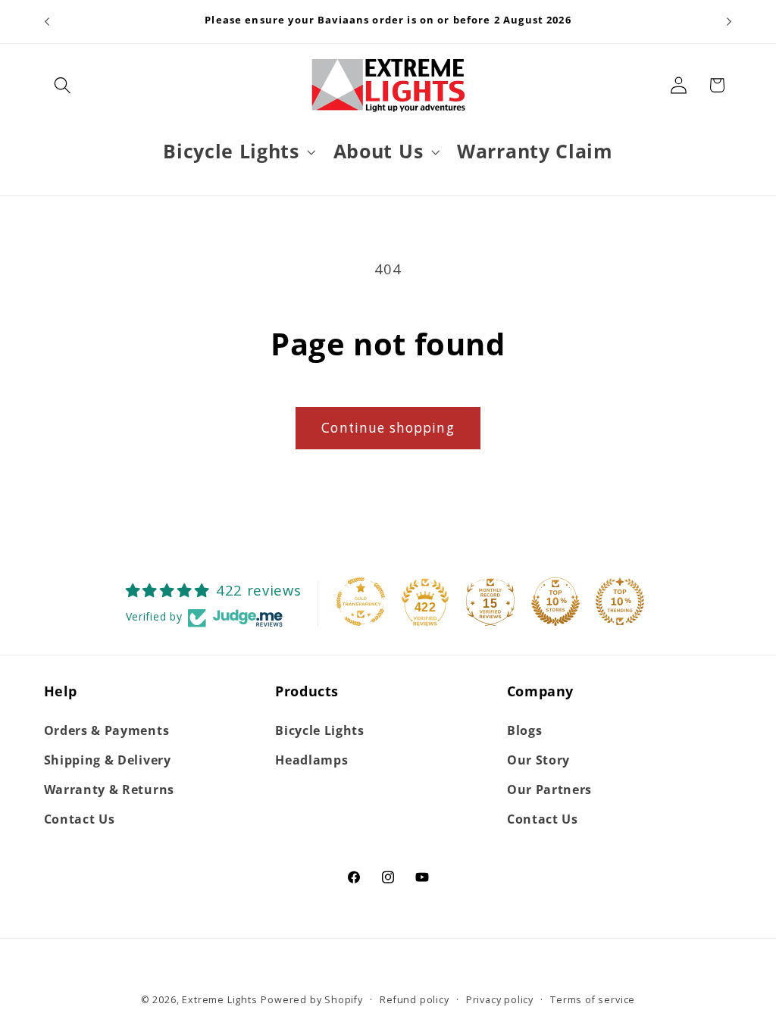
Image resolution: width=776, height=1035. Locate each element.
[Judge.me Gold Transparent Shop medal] (360, 601)
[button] (63, 85)
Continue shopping (388, 427)
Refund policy (414, 999)
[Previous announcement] (47, 22)
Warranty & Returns (109, 789)
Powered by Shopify (312, 999)
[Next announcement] (729, 22)
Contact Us (79, 819)
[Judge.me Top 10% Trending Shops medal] (620, 601)
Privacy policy (500, 999)
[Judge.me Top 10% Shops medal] (555, 601)
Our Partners (549, 789)
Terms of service (592, 999)
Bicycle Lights (320, 730)
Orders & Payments (107, 730)
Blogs (524, 730)
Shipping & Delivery (107, 760)
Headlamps (311, 760)
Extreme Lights (219, 999)
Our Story (538, 760)
